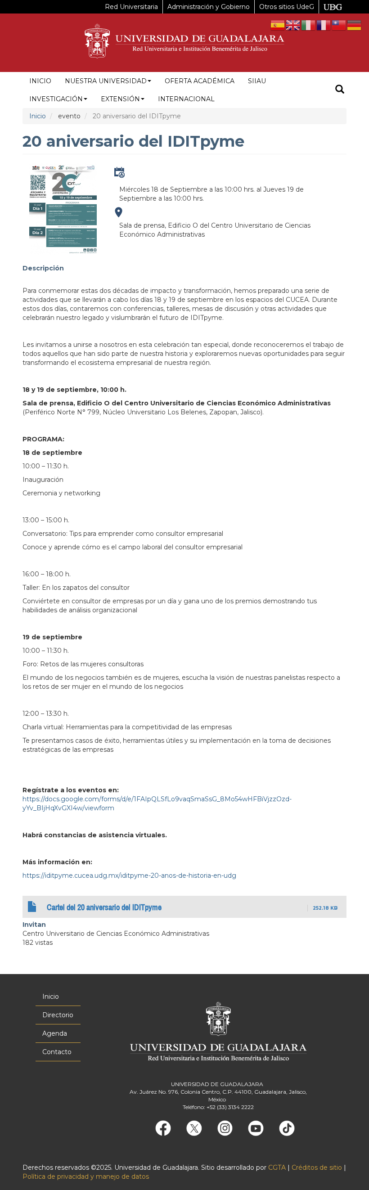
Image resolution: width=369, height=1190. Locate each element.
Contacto (57, 1052)
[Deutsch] (354, 25)
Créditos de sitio (317, 1167)
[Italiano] (308, 25)
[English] (293, 25)
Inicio (40, 81)
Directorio (57, 1015)
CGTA (277, 1167)
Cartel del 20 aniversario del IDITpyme (104, 907)
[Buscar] (339, 90)
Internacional (186, 99)
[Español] (278, 25)
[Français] (324, 25)
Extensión (120, 99)
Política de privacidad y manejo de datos (85, 1176)
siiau (257, 81)
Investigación (56, 99)
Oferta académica (199, 81)
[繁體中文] (339, 25)
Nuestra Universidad (106, 81)
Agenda (54, 1033)
